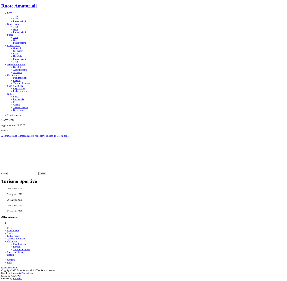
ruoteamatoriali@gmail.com (21, 273)
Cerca (4, 173)
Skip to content (14, 115)
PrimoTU (17, 278)
